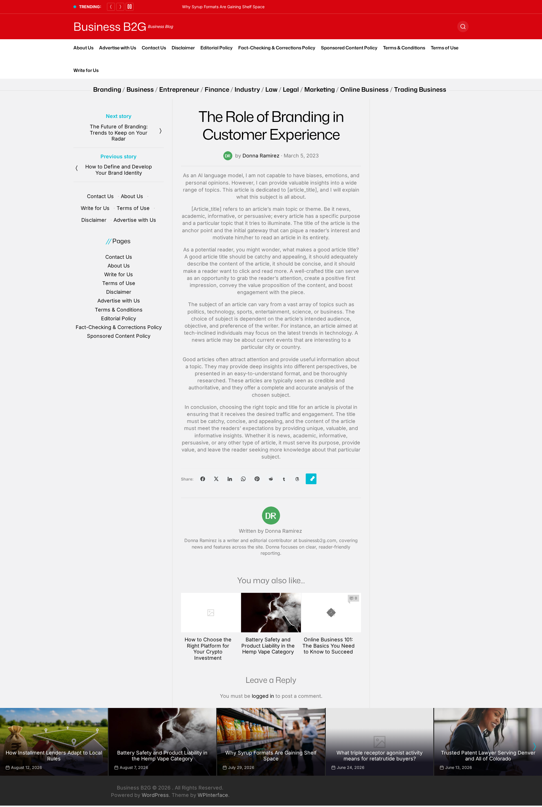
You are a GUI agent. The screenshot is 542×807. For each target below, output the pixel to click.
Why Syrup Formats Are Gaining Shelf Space (223, 6)
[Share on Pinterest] (257, 478)
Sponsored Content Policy (349, 48)
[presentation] (534, 746)
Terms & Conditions (404, 48)
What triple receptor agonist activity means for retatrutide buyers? (379, 756)
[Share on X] (216, 478)
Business (140, 89)
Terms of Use (444, 48)
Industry (247, 89)
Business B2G (109, 26)
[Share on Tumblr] (284, 478)
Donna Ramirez (260, 156)
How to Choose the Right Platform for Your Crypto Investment (208, 649)
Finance (217, 89)
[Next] (120, 7)
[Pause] (130, 7)
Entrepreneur (179, 89)
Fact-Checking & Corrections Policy (276, 48)
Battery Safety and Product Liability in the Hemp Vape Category (268, 646)
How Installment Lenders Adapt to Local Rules (54, 756)
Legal (291, 89)
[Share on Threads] (297, 478)
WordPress (155, 795)
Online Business (364, 89)
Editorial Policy (216, 48)
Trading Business (420, 89)
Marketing (319, 89)
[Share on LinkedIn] (229, 478)
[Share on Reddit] (270, 478)
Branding (107, 89)
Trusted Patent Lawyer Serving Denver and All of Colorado (488, 756)
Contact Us (154, 48)
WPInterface (213, 795)
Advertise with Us (117, 48)
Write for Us (86, 70)
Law (271, 89)
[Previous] (111, 7)
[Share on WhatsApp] (243, 478)
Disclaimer (183, 48)
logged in (263, 696)
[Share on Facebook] (202, 478)
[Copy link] (311, 478)
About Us (83, 48)
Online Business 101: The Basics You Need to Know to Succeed (328, 646)
